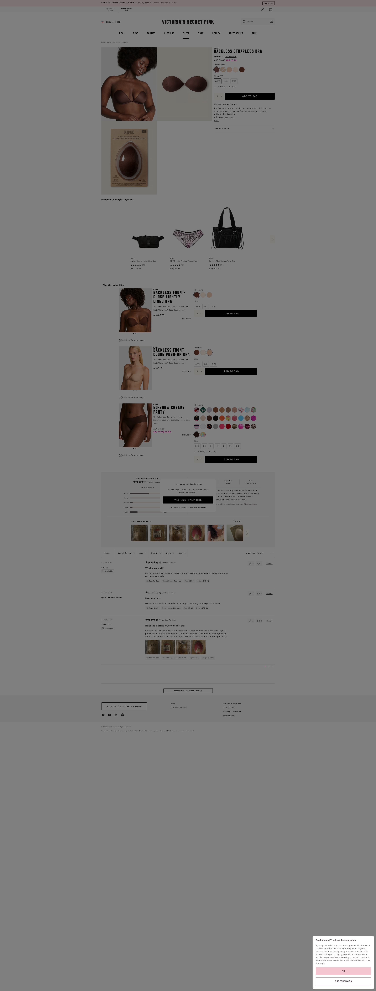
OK (343, 971)
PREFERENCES (343, 981)
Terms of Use (364, 960)
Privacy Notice (347, 960)
